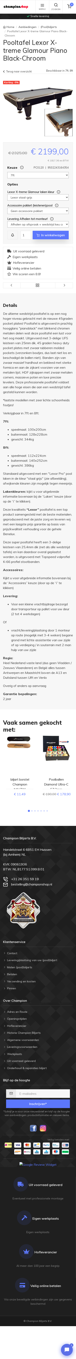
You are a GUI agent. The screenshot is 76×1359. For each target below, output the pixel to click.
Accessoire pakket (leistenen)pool (30, 205)
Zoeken (56, 9)
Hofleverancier (23, 263)
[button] (29, 811)
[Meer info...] (57, 192)
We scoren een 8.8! (27, 274)
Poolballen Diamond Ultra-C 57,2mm (56, 784)
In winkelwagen (53, 235)
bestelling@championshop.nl (31, 884)
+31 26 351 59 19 (25, 879)
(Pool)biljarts (49, 27)
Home (10, 27)
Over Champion (15, 1000)
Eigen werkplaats (25, 257)
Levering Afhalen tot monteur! (27, 219)
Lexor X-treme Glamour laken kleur (31, 192)
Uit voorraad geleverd (28, 251)
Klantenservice (14, 942)
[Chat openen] (67, 1350)
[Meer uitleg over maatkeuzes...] (21, 168)
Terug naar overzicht (19, 71)
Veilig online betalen (27, 268)
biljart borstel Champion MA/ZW (20, 784)
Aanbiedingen (27, 27)
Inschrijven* (38, 1104)
